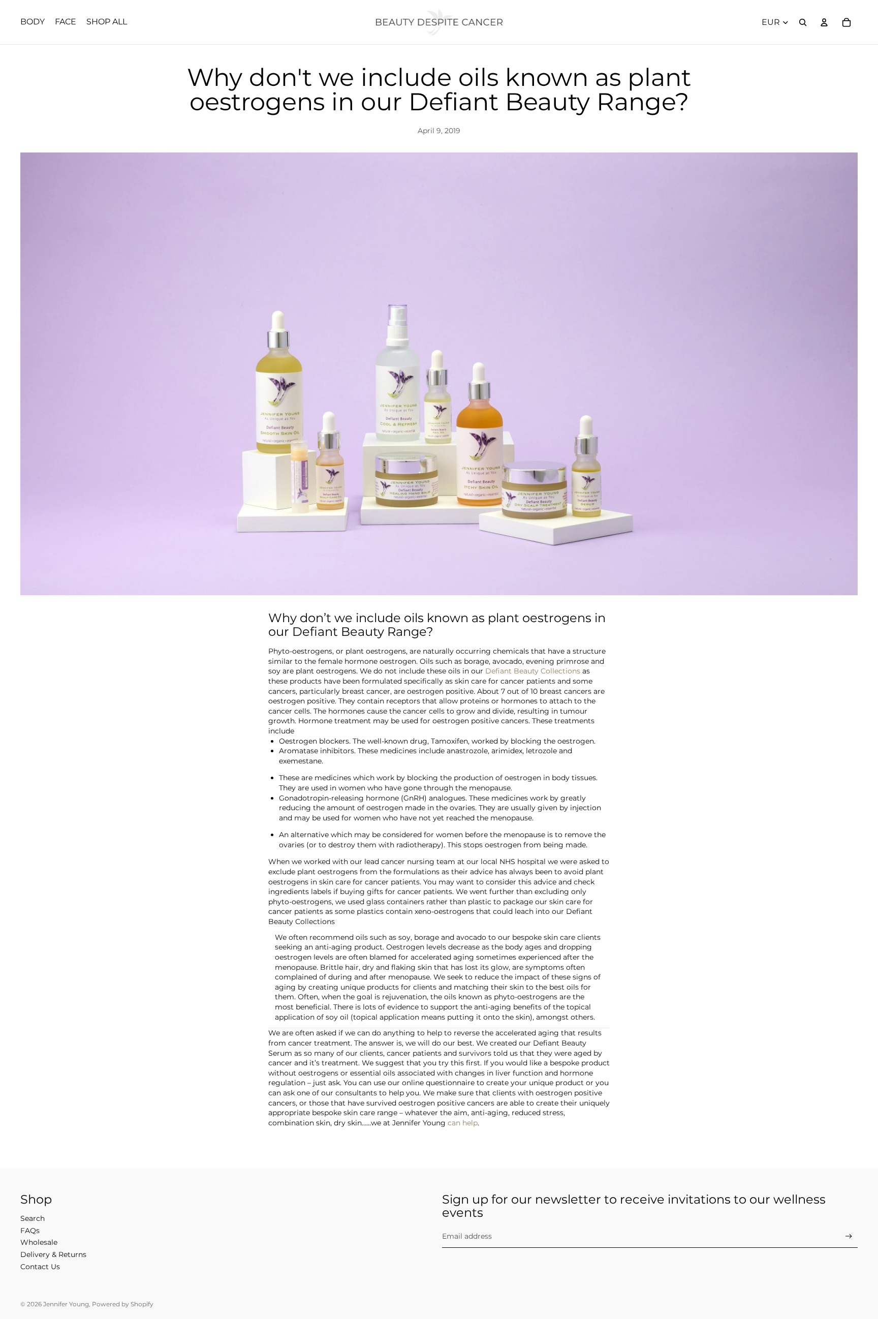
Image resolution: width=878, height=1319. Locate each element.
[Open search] (803, 22)
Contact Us (40, 1266)
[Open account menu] (824, 22)
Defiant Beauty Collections (532, 671)
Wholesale (38, 1242)
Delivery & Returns (53, 1254)
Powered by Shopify (122, 1304)
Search (32, 1218)
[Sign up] (849, 1236)
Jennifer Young (66, 1304)
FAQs (30, 1230)
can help (463, 1122)
